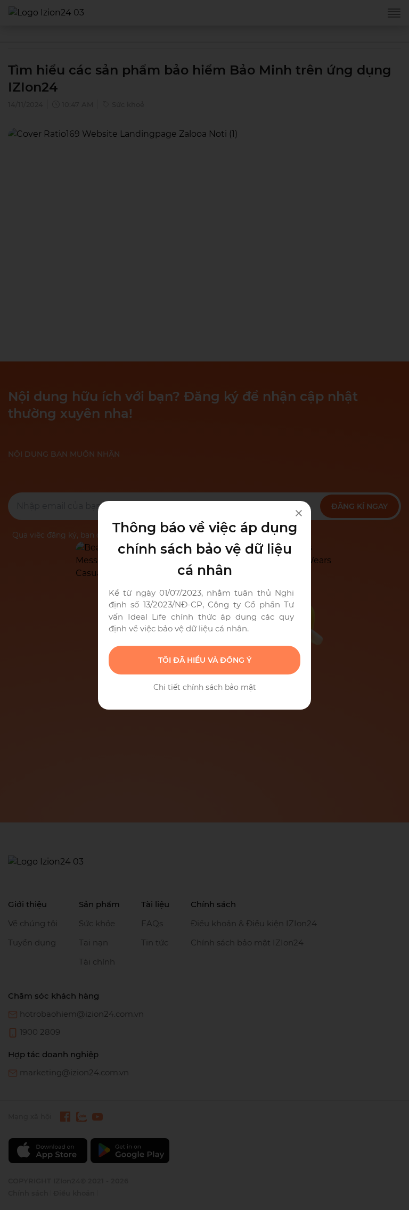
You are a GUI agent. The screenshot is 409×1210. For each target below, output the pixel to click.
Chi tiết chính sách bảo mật (204, 687)
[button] (204, 660)
